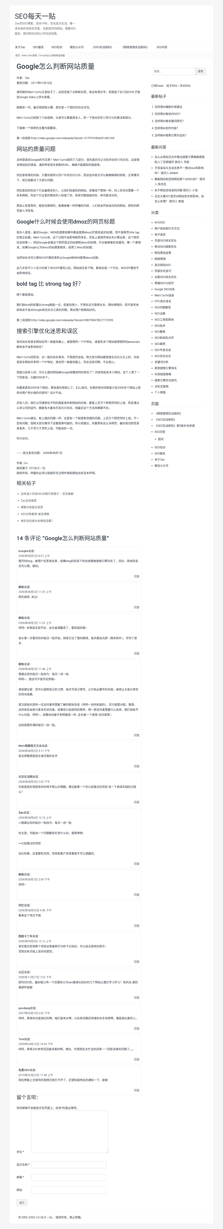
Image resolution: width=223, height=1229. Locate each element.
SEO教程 (160, 331)
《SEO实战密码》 (102, 47)
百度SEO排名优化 (165, 240)
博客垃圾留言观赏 (32, 507)
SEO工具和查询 (164, 319)
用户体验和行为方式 (167, 228)
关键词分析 (161, 362)
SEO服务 (38, 47)
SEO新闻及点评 (164, 337)
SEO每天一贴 (35, 16)
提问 (161, 439)
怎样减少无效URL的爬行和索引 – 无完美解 (47, 493)
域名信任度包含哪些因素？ (37, 521)
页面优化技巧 (163, 271)
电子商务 (160, 234)
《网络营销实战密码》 (135, 47)
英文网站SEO (163, 265)
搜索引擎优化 (105, 117)
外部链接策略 (163, 374)
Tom (21, 1039)
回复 (137, 576)
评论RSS (185, 85)
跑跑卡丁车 (25, 936)
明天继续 (22, 438)
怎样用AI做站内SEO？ (168, 114)
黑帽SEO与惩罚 (164, 283)
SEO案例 (160, 344)
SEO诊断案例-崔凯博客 (35, 514)
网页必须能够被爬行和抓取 (111, 159)
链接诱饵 (83, 107)
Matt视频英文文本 (30, 745)
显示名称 (23, 1164)
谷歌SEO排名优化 (165, 277)
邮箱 (20, 1177)
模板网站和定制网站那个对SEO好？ (177, 179)
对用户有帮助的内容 (68, 175)
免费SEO (24, 1070)
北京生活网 (25, 776)
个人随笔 (160, 392)
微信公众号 (77, 47)
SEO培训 (56, 47)
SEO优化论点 (163, 356)
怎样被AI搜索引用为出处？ (171, 135)
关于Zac (20, 47)
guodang (24, 1008)
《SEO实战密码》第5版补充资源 (175, 425)
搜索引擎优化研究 (166, 380)
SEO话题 (160, 313)
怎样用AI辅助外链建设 (168, 107)
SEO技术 (160, 325)
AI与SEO (160, 222)
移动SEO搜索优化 (165, 246)
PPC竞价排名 (163, 301)
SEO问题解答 (163, 307)
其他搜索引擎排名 (166, 368)
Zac (25, 463)
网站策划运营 (163, 252)
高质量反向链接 (62, 408)
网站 (19, 1190)
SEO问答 (162, 47)
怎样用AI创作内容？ (167, 128)
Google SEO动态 (165, 289)
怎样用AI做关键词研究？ (170, 121)
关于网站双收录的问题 (168, 190)
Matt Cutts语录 (29, 55)
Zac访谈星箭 (29, 500)
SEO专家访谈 (163, 350)
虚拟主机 (119, 357)
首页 (17, 55)
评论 (20, 1152)
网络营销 (160, 259)
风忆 (21, 905)
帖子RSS (171, 85)
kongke (23, 551)
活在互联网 (161, 386)
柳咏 (21, 587)
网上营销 (119, 190)
